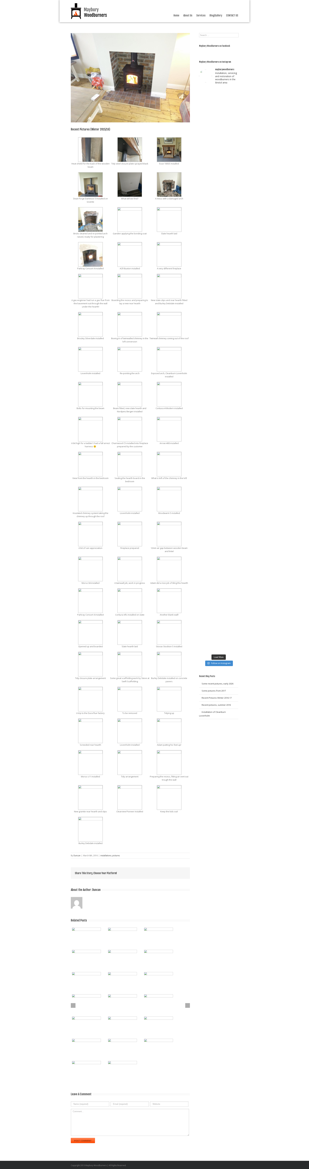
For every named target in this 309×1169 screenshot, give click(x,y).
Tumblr (161, 873)
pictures (116, 855)
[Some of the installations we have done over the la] (223, 513)
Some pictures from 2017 (214, 690)
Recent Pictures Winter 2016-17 (217, 697)
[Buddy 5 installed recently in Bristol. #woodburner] (213, 508)
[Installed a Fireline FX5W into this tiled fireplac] (213, 555)
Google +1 (168, 873)
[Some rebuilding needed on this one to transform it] (234, 109)
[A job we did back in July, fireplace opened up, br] (234, 405)
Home (176, 15)
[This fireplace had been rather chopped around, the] (223, 594)
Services (201, 15)
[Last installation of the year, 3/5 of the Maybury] (234, 506)
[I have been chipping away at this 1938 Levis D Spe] (213, 431)
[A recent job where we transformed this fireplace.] (213, 273)
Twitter (139, 873)
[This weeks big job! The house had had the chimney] (213, 131)
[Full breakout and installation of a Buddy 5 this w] (203, 511)
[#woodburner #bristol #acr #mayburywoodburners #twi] (203, 381)
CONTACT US (232, 15)
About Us (187, 15)
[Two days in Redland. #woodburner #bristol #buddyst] (234, 186)
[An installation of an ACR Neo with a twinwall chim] (223, 394)
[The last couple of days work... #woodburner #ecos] (203, 101)
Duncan (77, 855)
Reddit (153, 873)
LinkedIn (146, 873)
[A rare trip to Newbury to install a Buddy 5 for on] (223, 107)
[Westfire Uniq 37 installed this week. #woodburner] (234, 550)
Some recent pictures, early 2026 (217, 683)
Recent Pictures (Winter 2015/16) (90, 129)
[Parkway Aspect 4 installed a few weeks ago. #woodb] (223, 191)
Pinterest (176, 873)
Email (183, 873)
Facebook (133, 873)
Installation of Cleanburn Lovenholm (212, 714)
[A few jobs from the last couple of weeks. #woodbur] (203, 550)
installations (105, 855)
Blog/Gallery (216, 15)
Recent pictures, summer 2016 (216, 704)
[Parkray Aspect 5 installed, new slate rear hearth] (203, 202)
